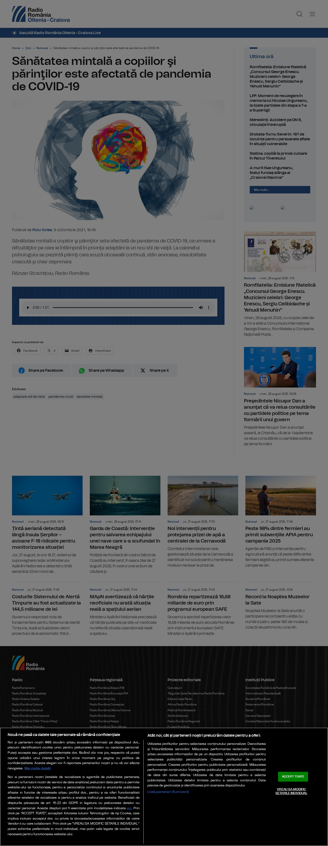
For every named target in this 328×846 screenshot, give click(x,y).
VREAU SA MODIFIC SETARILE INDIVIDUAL (291, 791)
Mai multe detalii (37, 768)
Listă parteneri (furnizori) (168, 792)
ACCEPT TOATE (293, 776)
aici (129, 808)
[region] (164, 787)
